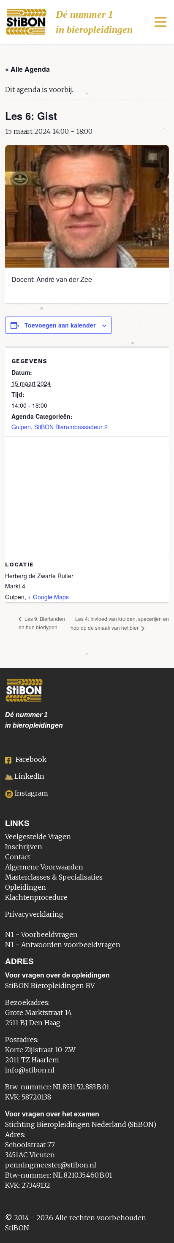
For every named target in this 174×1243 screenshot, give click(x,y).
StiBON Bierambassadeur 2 (71, 426)
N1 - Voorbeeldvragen (41, 934)
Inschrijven (23, 846)
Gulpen (21, 426)
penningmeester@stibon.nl (50, 1165)
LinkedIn (29, 776)
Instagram (31, 793)
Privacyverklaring (34, 914)
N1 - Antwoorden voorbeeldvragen (62, 944)
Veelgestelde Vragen (38, 836)
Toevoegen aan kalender (59, 325)
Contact (17, 857)
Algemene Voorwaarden (44, 867)
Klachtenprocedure (36, 897)
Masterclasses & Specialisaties (54, 877)
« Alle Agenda (27, 69)
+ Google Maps (48, 597)
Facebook (31, 759)
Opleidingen (25, 887)
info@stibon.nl (29, 1070)
